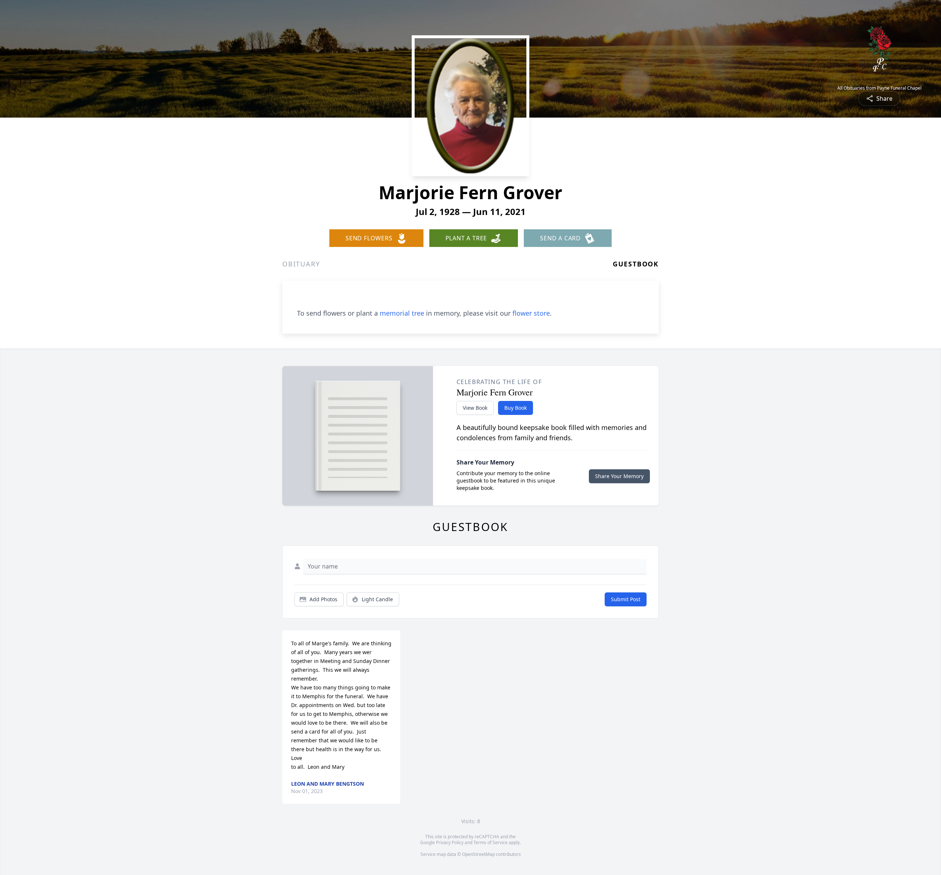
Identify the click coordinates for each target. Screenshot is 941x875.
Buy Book (515, 407)
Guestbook (636, 263)
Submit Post (625, 599)
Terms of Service (490, 842)
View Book (475, 407)
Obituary (301, 263)
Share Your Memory (619, 476)
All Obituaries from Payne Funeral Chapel (879, 88)
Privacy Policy (450, 842)
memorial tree (402, 313)
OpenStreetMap (478, 854)
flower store (531, 313)
